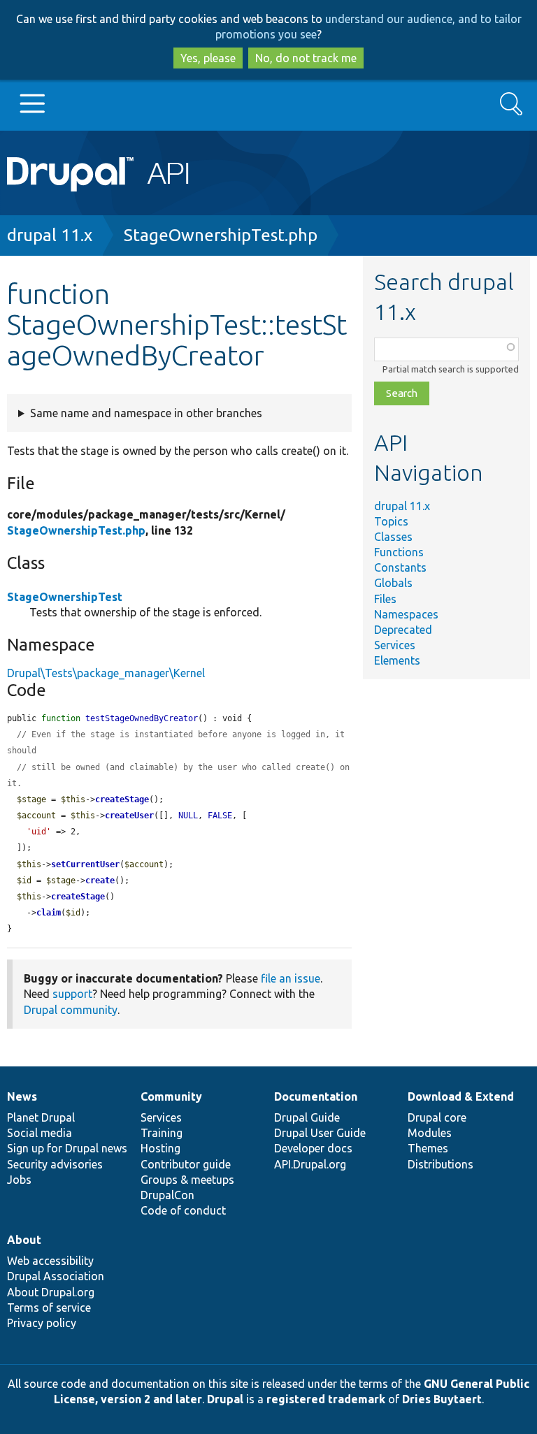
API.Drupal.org (310, 1164)
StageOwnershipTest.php (220, 235)
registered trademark (325, 1399)
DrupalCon (167, 1195)
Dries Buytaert (442, 1399)
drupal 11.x (49, 235)
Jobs (19, 1179)
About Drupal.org (50, 1292)
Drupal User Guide (320, 1133)
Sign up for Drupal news (67, 1148)
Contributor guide (186, 1164)
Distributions (440, 1164)
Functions (399, 552)
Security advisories (55, 1164)
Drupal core (437, 1117)
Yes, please (208, 58)
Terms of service (49, 1307)
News (22, 1096)
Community (171, 1096)
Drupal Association (55, 1276)
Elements (397, 660)
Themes (428, 1148)
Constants (400, 567)
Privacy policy (41, 1323)
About (24, 1239)
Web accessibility (50, 1260)
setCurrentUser (85, 864)
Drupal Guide (307, 1117)
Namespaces (406, 614)
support (72, 993)
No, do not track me (306, 58)
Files (385, 599)
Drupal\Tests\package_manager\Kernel (106, 673)
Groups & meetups (187, 1179)
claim (48, 913)
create (100, 880)
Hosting (160, 1148)
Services (394, 645)
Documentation (315, 1096)
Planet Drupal (41, 1117)
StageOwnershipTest (64, 597)
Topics (391, 521)
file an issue (290, 978)
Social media (39, 1133)
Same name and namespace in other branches (146, 413)
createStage (122, 799)
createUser (129, 815)
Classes (393, 536)
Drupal (225, 1399)
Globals (393, 583)
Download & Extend (461, 1096)
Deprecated (403, 629)
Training (161, 1133)
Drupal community (70, 1010)
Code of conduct (183, 1210)
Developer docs (313, 1148)
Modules (430, 1133)
